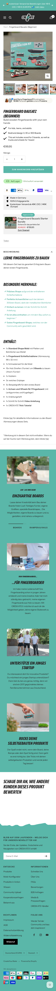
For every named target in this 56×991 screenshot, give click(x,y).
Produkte (7, 871)
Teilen (6, 241)
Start (5, 27)
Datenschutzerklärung (13, 930)
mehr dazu (39, 7)
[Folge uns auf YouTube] (47, 935)
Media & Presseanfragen (38, 899)
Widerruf (10, 941)
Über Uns (35, 876)
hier (11, 418)
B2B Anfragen (37, 892)
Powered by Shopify (29, 961)
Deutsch (31, 953)
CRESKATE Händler (40, 906)
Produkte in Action (11, 882)
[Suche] (10, 17)
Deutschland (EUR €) (13, 953)
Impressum (8, 920)
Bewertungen (37, 887)
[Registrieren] (46, 856)
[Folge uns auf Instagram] (40, 935)
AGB (5, 925)
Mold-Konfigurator (11, 876)
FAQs (33, 882)
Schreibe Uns (37, 871)
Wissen (6, 887)
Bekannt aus (9, 902)
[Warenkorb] (51, 17)
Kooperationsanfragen (13, 897)
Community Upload (12, 892)
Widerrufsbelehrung (12, 935)
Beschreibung (11, 252)
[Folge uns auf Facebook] (34, 935)
